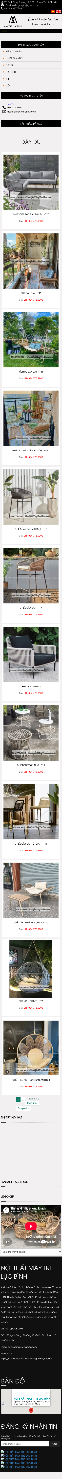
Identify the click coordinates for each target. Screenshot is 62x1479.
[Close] (46, 1393)
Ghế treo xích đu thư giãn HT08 (31, 1079)
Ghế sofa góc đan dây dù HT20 (31, 214)
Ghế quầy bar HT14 (31, 607)
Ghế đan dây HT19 (31, 293)
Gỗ (8, 85)
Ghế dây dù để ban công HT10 (31, 922)
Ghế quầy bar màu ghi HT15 (31, 529)
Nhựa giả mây (14, 58)
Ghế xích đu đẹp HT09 (31, 1001)
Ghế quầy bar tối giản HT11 (31, 843)
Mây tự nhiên (13, 51)
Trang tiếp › (32, 1102)
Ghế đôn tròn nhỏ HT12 (31, 765)
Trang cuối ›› (23, 1108)
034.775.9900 (14, 107)
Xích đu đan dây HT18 (31, 371)
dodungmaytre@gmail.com (21, 111)
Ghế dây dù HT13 (31, 686)
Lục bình (11, 71)
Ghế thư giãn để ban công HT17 (31, 450)
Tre (8, 78)
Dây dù (10, 64)
